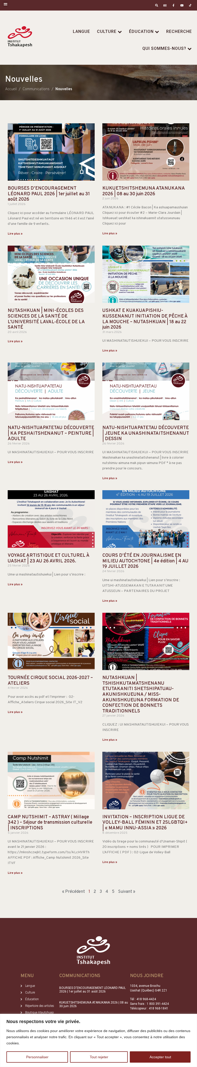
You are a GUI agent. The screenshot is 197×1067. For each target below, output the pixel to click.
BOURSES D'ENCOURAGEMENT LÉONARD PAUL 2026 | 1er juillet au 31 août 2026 (92, 989)
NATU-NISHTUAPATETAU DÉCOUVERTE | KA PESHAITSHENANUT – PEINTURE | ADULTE (51, 433)
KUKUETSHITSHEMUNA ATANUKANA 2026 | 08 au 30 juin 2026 (143, 191)
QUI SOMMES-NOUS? (164, 48)
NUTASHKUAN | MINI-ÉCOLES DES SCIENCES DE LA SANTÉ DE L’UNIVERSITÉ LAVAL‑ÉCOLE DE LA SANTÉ (46, 319)
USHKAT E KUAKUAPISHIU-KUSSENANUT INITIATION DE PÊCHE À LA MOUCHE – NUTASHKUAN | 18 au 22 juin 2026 (145, 319)
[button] (5, 4)
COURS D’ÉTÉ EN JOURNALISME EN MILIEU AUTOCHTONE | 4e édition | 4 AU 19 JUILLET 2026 (145, 561)
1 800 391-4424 (158, 1004)
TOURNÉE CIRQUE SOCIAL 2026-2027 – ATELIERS (50, 680)
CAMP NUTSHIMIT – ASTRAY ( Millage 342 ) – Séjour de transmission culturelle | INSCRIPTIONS (50, 822)
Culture (106, 31)
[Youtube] (182, 5)
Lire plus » (15, 234)
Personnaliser (37, 1057)
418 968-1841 (158, 1008)
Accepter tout (160, 1057)
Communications (79, 976)
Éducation (141, 31)
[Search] (157, 5)
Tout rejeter (99, 1057)
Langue (81, 31)
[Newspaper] (165, 5)
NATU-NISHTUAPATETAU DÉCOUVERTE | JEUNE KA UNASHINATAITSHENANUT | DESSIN (145, 433)
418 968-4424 (146, 999)
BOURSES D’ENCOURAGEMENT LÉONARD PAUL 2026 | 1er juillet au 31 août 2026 (49, 193)
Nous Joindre (146, 976)
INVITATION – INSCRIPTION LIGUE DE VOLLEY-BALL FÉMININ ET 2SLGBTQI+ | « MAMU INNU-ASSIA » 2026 (145, 822)
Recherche (179, 31)
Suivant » (126, 891)
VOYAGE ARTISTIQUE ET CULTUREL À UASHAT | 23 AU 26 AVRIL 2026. (48, 558)
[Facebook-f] (174, 5)
